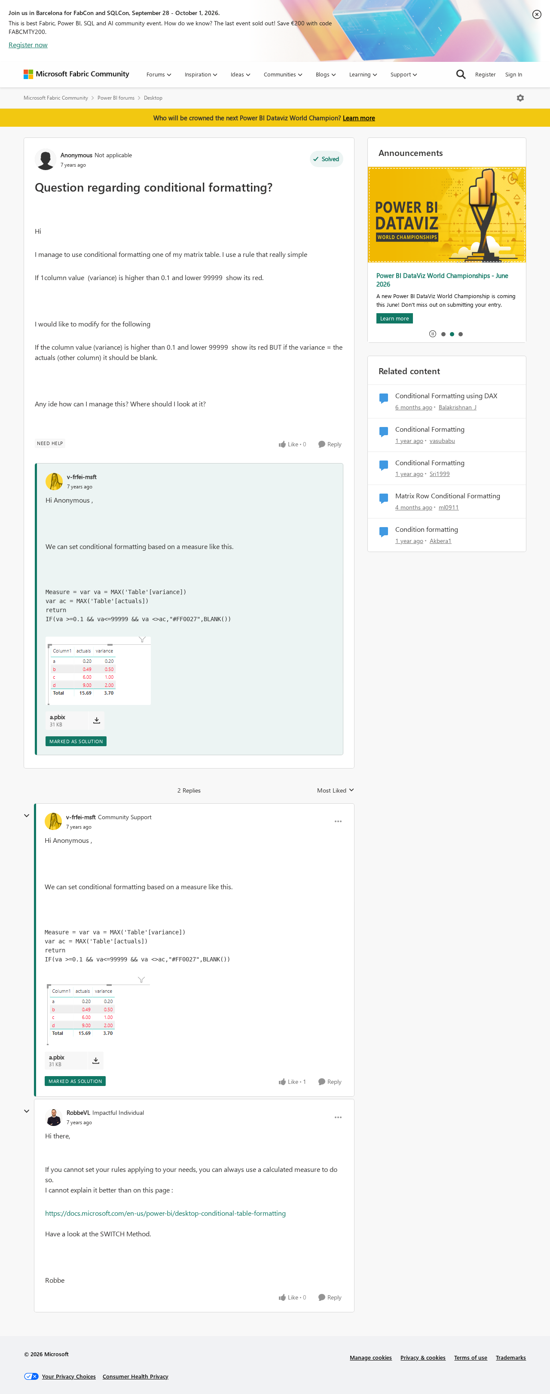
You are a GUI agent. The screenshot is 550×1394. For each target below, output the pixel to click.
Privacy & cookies (423, 1357)
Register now (28, 44)
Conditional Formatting (429, 429)
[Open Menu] (520, 98)
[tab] (443, 333)
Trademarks (511, 1357)
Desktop (153, 98)
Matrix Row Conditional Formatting (447, 495)
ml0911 (449, 507)
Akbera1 (441, 541)
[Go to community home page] (76, 74)
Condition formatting (426, 529)
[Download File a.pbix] (96, 720)
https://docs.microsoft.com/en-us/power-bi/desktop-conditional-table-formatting (165, 1212)
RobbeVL (78, 1112)
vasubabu (442, 440)
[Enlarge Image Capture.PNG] (98, 671)
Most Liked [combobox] (335, 790)
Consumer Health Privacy (135, 1376)
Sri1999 (440, 474)
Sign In (513, 74)
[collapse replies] (26, 816)
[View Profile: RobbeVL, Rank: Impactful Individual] (53, 1117)
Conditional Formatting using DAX (446, 395)
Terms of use (470, 1357)
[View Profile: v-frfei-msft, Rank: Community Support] (53, 821)
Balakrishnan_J (458, 407)
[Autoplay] (433, 333)
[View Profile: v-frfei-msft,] (54, 481)
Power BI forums (116, 98)
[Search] (461, 74)
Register (485, 74)
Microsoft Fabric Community (56, 98)
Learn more (359, 117)
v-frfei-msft (82, 477)
